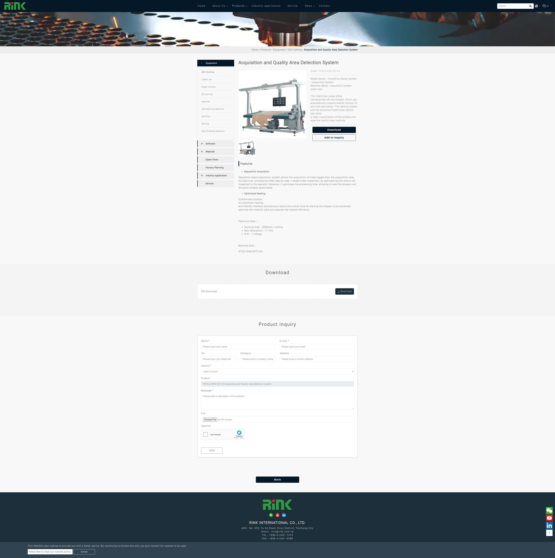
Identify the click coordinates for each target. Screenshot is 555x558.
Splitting (205, 116)
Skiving (205, 124)
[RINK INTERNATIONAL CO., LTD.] (15, 6)
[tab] (215, 63)
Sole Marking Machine (212, 109)
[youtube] (277, 515)
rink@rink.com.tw (282, 531)
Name (205, 340)
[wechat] (271, 515)
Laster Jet (206, 79)
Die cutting (207, 94)
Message (207, 390)
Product (205, 378)
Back (277, 479)
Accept (84, 551)
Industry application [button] (216, 175)
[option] (272, 104)
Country (206, 365)
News (308, 5)
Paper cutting (208, 87)
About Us (218, 5)
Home (203, 5)
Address (284, 353)
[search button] (530, 7)
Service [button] (210, 183)
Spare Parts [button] (212, 159)
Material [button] (210, 151)
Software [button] (210, 143)
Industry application (266, 5)
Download (334, 129)
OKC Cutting (295, 49)
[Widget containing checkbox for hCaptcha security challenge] (223, 434)
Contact (324, 5)
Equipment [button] (211, 63)
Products (238, 5)
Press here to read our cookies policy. (50, 551)
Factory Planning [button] (215, 167)
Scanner (205, 101)
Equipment (279, 49)
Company (245, 353)
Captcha (206, 426)
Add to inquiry (334, 137)
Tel (203, 353)
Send (212, 450)
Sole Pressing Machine (213, 131)
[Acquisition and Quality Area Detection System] (272, 104)
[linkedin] (284, 515)
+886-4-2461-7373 (281, 535)
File (203, 413)
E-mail (284, 340)
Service (293, 5)
